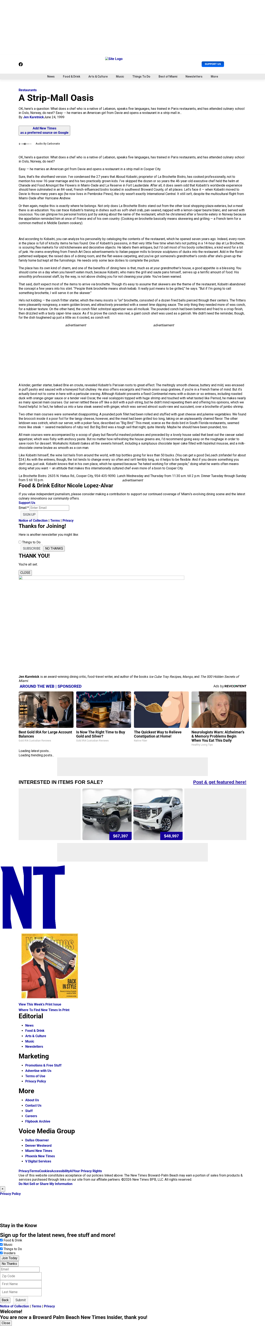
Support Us (213, 64)
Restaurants (28, 90)
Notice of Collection (33, 521)
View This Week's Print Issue (40, 1004)
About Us (32, 1100)
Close (6, 1323)
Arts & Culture (98, 76)
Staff (29, 1111)
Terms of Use (35, 1076)
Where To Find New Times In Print (44, 1010)
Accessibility (60, 1171)
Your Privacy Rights (87, 1171)
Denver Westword (38, 1146)
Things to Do (13, 1249)
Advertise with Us (38, 1071)
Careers (31, 1116)
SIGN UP (29, 515)
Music (120, 76)
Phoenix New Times (40, 1156)
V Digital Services (38, 1161)
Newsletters (194, 76)
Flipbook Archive (37, 1121)
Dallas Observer (37, 1140)
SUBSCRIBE (31, 548)
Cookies (45, 1171)
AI (71, 1171)
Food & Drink (71, 76)
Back (5, 1300)
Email (24, 508)
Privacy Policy (35, 1081)
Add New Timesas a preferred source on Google (44, 130)
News (51, 76)
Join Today (9, 1258)
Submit (21, 1300)
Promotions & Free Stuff (43, 1065)
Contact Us (33, 1105)
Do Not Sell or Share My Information (45, 1184)
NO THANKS (54, 548)
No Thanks (9, 1264)
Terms (55, 521)
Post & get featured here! (219, 782)
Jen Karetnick (33, 117)
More (214, 76)
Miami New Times (38, 1151)
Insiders (10, 1253)
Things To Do (141, 76)
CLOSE (25, 573)
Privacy (68, 521)
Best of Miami (168, 76)
